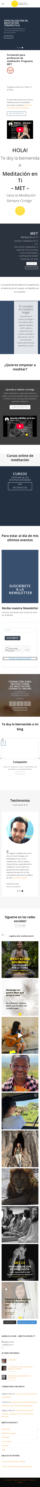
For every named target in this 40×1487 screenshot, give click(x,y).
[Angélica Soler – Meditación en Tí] (20, 3)
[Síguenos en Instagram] (20, 933)
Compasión (20, 767)
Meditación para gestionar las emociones (19, 1384)
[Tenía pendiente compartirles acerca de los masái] (20, 1080)
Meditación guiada (9, 1440)
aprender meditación (20, 407)
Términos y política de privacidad (20, 664)
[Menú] (3, 3)
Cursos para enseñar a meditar (13, 1468)
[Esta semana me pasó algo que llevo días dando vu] (20, 1307)
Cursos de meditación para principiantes (17, 1473)
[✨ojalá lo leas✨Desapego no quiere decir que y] (20, 1004)
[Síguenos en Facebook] (16, 933)
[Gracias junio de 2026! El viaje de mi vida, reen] (20, 1118)
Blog (3, 1457)
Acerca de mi (6, 1448)
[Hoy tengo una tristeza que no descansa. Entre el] (20, 966)
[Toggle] (37, 1436)
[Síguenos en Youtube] (24, 933)
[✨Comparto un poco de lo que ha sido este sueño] (20, 1231)
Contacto (5, 1453)
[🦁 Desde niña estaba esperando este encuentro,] (20, 1194)
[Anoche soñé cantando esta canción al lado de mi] (20, 1042)
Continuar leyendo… (13, 885)
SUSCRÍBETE (12, 643)
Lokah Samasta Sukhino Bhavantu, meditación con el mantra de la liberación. (19, 1411)
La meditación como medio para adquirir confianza (20, 1375)
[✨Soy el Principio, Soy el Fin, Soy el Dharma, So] (20, 1269)
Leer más (20, 778)
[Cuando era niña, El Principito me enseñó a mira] (20, 1156)
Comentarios (12, 1378)
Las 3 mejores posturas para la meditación (19, 1403)
